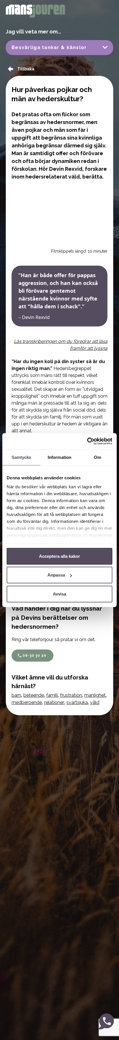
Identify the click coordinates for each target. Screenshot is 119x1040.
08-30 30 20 (35, 656)
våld (94, 702)
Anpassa (56, 574)
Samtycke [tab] (21, 457)
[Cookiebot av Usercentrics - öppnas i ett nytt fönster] (87, 441)
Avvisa (59, 593)
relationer (54, 702)
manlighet (95, 695)
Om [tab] (97, 457)
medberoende (27, 702)
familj (52, 695)
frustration (71, 695)
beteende (33, 695)
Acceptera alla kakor (59, 555)
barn (16, 695)
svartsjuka (77, 702)
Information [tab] (59, 457)
